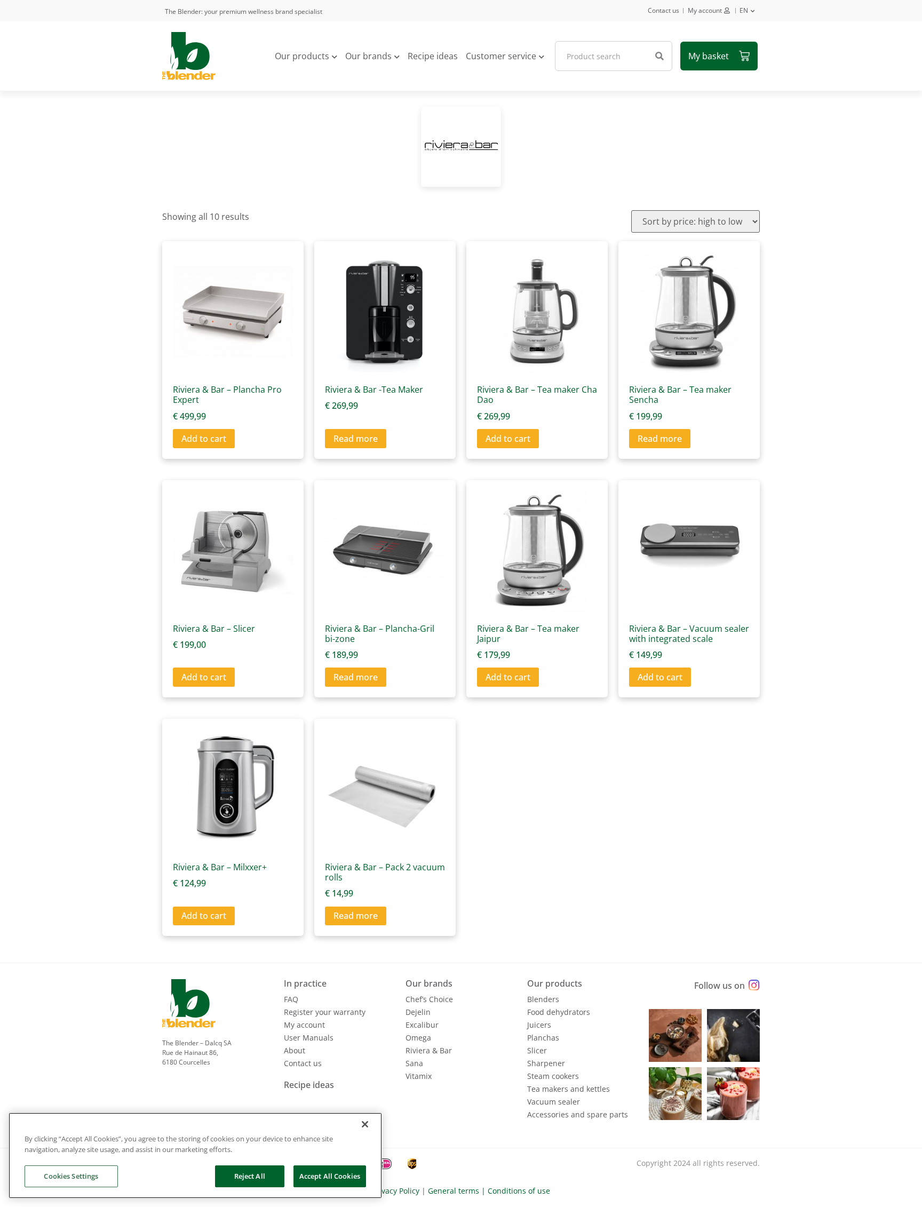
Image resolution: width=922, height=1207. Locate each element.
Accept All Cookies (329, 1176)
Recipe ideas (433, 56)
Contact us (663, 10)
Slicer (537, 1050)
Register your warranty (324, 1012)
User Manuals (308, 1038)
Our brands (368, 56)
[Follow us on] (754, 985)
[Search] (659, 56)
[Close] (365, 1124)
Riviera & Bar (429, 1050)
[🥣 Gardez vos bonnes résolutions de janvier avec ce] (675, 1035)
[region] (195, 1155)
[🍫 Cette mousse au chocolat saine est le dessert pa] (675, 1093)
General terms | (458, 1191)
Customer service (501, 56)
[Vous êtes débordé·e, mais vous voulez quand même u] (733, 1035)
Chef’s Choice (429, 999)
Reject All (249, 1176)
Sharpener (546, 1063)
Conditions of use (519, 1191)
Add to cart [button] (203, 438)
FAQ (291, 999)
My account (705, 10)
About (294, 1050)
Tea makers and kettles (568, 1089)
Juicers (539, 1025)
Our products (302, 56)
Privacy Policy (395, 1191)
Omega (418, 1038)
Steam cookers (553, 1076)
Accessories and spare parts (577, 1114)
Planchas (543, 1038)
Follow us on (719, 985)
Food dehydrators (558, 1012)
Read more (355, 438)
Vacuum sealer (553, 1102)
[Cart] (719, 56)
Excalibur (422, 1025)
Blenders (543, 999)
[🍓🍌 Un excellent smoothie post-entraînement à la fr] (733, 1093)
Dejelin (418, 1012)
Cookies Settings (71, 1176)
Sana (414, 1063)
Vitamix (419, 1076)
